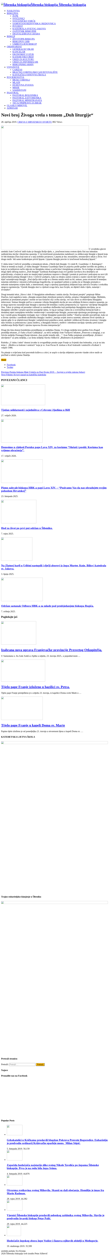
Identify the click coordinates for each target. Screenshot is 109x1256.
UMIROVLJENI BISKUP (24, 44)
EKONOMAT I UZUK (23, 54)
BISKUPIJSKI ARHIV (23, 64)
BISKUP (11, 36)
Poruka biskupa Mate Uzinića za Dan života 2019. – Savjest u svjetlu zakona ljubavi (43, 372)
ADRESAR (12, 108)
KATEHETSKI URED (23, 57)
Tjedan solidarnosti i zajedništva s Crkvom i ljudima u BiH (35, 409)
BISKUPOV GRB (21, 41)
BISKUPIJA (12, 13)
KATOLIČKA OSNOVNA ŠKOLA (29, 75)
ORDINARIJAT (14, 46)
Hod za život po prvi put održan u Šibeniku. (27, 528)
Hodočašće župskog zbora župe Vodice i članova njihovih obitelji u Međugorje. (52, 1240)
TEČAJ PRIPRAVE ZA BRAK (27, 103)
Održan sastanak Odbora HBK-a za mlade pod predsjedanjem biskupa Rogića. (47, 605)
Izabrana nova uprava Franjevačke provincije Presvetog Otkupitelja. (51, 650)
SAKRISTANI (19, 90)
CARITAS (17, 69)
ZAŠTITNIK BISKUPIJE (24, 31)
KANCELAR (18, 51)
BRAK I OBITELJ (21, 80)
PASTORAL (13, 92)
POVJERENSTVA (15, 77)
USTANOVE (13, 67)
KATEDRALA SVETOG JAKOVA (29, 28)
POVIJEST (17, 26)
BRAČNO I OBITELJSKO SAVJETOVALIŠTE (35, 72)
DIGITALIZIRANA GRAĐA (26, 34)
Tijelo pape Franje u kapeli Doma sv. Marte (33, 725)
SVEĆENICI (18, 18)
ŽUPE (15, 16)
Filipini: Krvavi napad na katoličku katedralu (23, 374)
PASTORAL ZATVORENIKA (26, 98)
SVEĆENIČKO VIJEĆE (23, 21)
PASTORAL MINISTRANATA (27, 100)
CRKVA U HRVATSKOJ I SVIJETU (34, 122)
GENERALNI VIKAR (23, 49)
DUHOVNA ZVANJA (23, 85)
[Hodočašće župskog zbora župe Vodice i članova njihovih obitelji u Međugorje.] (14, 1235)
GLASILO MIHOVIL (17, 105)
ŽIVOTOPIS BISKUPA (23, 39)
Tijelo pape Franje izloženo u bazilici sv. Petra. (35, 687)
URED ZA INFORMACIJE (25, 62)
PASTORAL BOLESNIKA (25, 95)
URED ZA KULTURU (23, 59)
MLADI (16, 82)
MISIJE (15, 87)
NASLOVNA (13, 11)
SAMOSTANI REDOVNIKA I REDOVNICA (34, 23)
